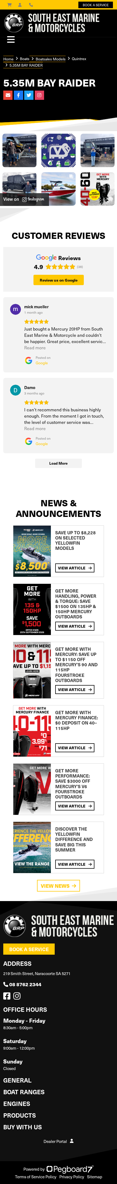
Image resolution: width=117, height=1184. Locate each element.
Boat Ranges (24, 1091)
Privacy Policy (71, 1177)
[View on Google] (15, 309)
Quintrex (79, 58)
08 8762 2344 (25, 984)
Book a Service (29, 949)
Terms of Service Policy (35, 1177)
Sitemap (94, 1177)
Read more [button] (35, 347)
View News (55, 885)
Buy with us (22, 1127)
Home (8, 59)
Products (19, 1115)
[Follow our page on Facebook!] (8, 997)
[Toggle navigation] (11, 39)
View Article (72, 568)
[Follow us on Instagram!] (18, 997)
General (17, 1080)
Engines (16, 1103)
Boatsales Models (51, 59)
